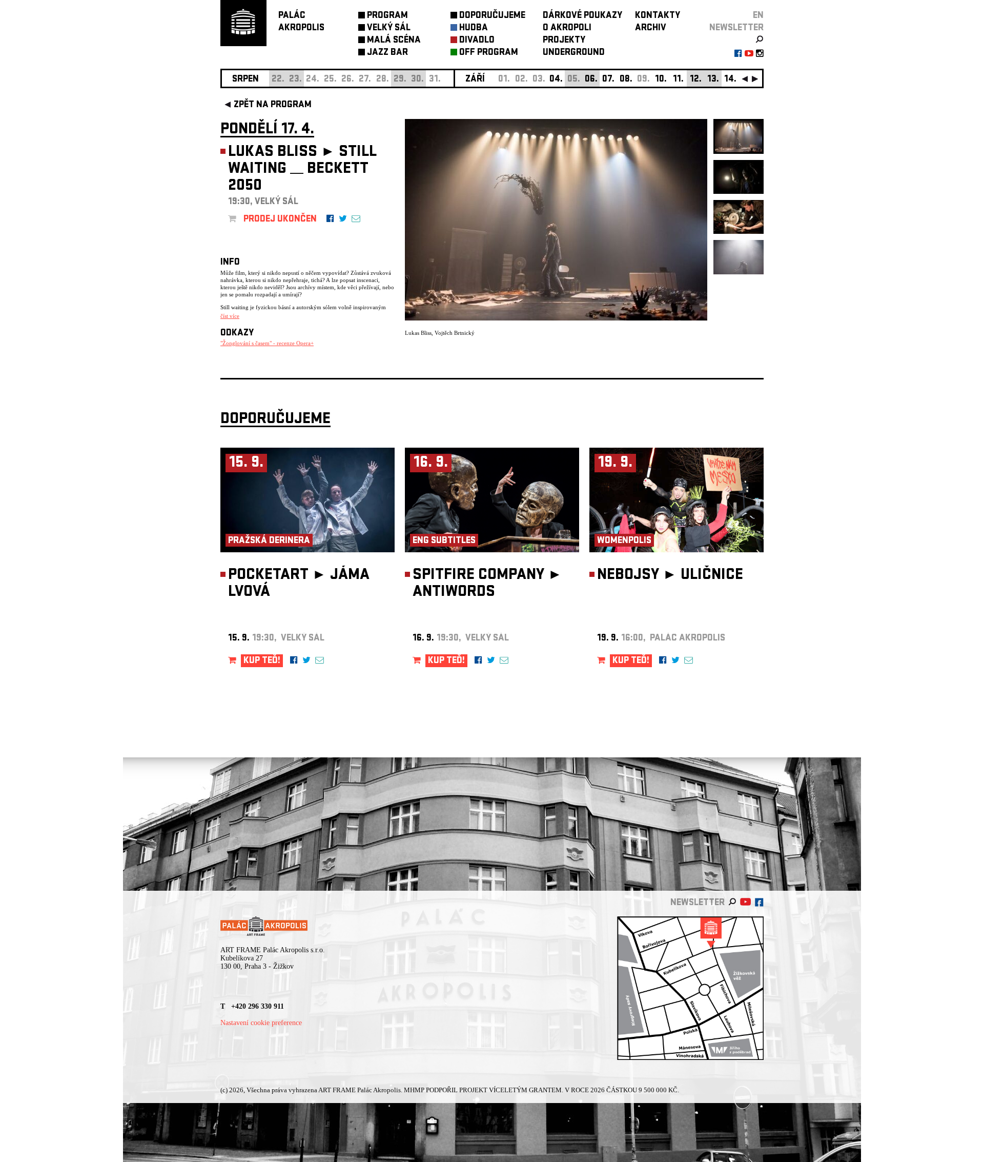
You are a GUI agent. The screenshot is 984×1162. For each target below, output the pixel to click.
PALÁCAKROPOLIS (301, 22)
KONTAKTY (657, 16)
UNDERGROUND (574, 53)
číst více (229, 316)
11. (678, 80)
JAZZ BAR (387, 53)
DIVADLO (477, 41)
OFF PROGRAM (488, 53)
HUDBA (473, 28)
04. (556, 80)
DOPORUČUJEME (492, 16)
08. (626, 80)
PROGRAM (387, 16)
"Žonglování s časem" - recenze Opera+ (267, 343)
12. (696, 80)
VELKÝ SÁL (389, 28)
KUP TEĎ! (261, 661)
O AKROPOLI (567, 28)
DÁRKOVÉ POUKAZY (582, 16)
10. (661, 80)
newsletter (736, 28)
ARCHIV (650, 28)
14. (730, 80)
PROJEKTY (564, 41)
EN (758, 16)
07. (608, 80)
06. (591, 80)
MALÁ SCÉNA (394, 41)
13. (713, 80)
